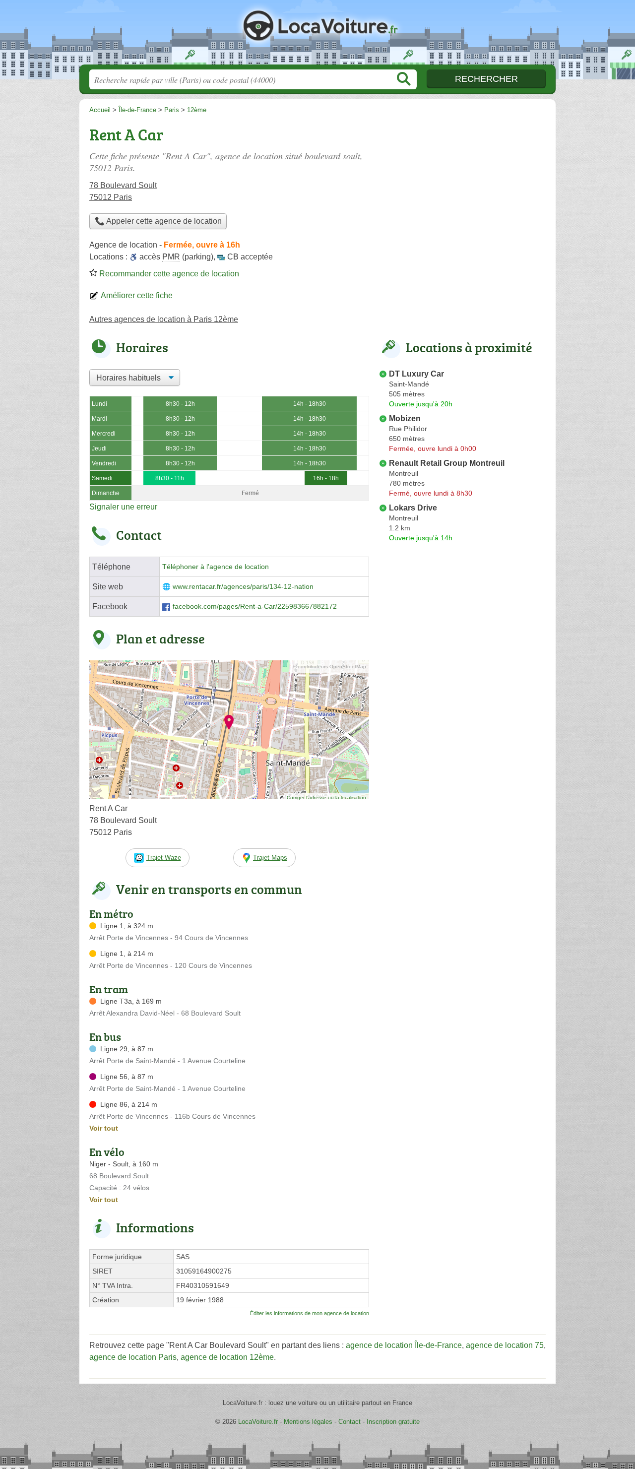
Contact (349, 1421)
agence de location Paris (133, 1357)
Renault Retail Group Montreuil (447, 463)
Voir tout (103, 1128)
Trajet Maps (270, 857)
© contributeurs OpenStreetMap (329, 666)
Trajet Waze (163, 857)
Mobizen (405, 418)
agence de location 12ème (227, 1357)
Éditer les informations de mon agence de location (309, 1313)
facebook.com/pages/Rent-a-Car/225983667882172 (255, 606)
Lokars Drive (413, 508)
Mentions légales (308, 1421)
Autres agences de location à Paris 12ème (163, 319)
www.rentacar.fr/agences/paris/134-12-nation (243, 586)
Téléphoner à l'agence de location (215, 567)
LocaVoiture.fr (317, 35)
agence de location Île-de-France (404, 1345)
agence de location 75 (505, 1345)
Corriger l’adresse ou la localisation (326, 797)
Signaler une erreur (123, 507)
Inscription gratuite (393, 1421)
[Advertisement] (462, 191)
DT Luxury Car (416, 374)
